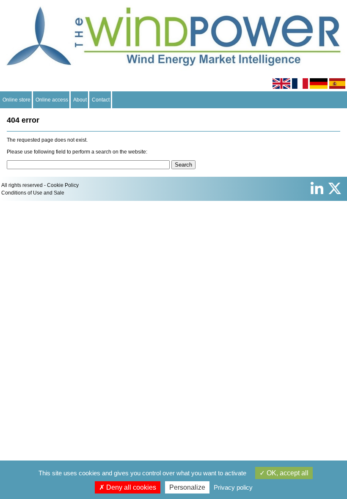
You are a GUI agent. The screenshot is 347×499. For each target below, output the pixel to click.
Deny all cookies (130, 487)
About (80, 100)
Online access (52, 100)
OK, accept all (286, 473)
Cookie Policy (63, 185)
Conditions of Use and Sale (32, 193)
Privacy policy (233, 487)
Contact (100, 100)
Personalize (187, 487)
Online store (16, 100)
